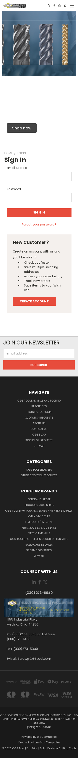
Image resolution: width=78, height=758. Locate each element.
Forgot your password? (39, 224)
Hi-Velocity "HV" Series (39, 522)
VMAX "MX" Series (39, 516)
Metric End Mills (39, 533)
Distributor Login (39, 412)
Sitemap (39, 446)
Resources (39, 406)
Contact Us (39, 429)
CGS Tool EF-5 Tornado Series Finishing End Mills (39, 510)
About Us (39, 423)
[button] (22, 128)
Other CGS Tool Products (39, 475)
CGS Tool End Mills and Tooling (39, 400)
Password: (14, 189)
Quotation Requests (39, 417)
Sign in (30, 440)
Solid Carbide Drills (39, 544)
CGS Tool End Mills (39, 469)
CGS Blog (39, 434)
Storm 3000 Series (39, 550)
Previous (6, 753)
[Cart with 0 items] (65, 5)
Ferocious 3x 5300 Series (39, 527)
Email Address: (17, 168)
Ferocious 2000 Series (39, 505)
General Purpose (39, 499)
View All (39, 556)
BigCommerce (47, 737)
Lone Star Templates (46, 742)
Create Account (34, 301)
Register (47, 440)
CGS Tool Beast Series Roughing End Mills (39, 539)
